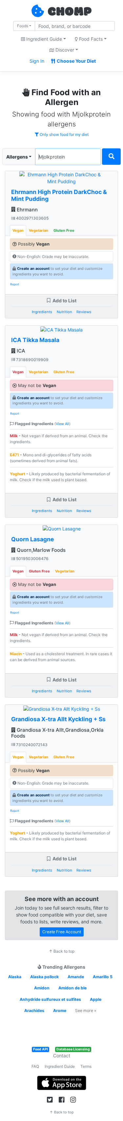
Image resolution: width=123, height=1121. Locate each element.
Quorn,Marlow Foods (40, 550)
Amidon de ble (72, 987)
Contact (61, 1055)
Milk (14, 435)
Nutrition (64, 312)
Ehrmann (26, 209)
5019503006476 (32, 558)
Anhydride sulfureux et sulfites (50, 999)
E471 (14, 454)
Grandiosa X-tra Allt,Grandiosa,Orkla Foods (57, 733)
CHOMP (70, 12)
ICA (20, 351)
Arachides (34, 1010)
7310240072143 (31, 744)
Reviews (83, 312)
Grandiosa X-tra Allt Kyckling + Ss (58, 719)
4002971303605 (32, 218)
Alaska (14, 976)
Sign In (37, 61)
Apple (95, 999)
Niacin (16, 653)
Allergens (17, 157)
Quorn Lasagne (32, 539)
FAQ (35, 1066)
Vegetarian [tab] (38, 230)
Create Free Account (61, 931)
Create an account (33, 268)
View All (62, 423)
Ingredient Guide (60, 1066)
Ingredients (42, 312)
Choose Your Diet (76, 61)
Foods (22, 25)
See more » (85, 1010)
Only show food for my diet (64, 134)
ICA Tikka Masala (35, 339)
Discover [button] (64, 50)
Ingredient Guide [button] (43, 39)
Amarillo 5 (103, 976)
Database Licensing (73, 1049)
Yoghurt (17, 473)
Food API (40, 1049)
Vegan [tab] (18, 230)
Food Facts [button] (90, 39)
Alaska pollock (44, 976)
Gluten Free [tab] (63, 230)
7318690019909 (32, 359)
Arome (59, 1010)
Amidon (42, 987)
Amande (76, 976)
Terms (86, 1066)
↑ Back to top (61, 951)
